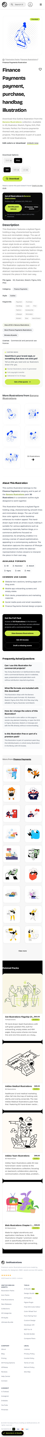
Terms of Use (29, 1363)
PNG (18, 160)
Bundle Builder (29, 1334)
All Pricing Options (8, 1363)
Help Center (5, 1376)
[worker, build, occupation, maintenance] (11, 414)
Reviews (4, 1372)
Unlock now (32, 143)
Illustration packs (12, 60)
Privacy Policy (29, 1354)
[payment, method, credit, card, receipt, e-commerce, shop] (11, 894)
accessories (29, 310)
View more (22, 951)
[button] (30, 4)
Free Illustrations (7, 1300)
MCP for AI (28, 1329)
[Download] (16, 777)
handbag (19, 306)
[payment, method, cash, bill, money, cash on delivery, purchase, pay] (33, 914)
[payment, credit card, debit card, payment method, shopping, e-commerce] (11, 874)
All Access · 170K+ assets (31, 208)
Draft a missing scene (22, 645)
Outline (12, 296)
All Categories (6, 1313)
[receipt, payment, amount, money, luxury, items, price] (33, 934)
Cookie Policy (29, 1358)
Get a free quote (21, 382)
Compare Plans (29, 1338)
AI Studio (29, 1289)
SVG (8, 160)
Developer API (29, 1325)
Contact (4, 1381)
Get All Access (22, 640)
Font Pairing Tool (30, 1316)
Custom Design (30, 1320)
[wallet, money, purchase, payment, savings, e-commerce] (33, 833)
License (27, 1349)
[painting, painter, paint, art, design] (11, 458)
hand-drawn (36, 318)
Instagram (5, 1396)
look (27, 306)
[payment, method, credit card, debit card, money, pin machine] (11, 833)
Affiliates (4, 1367)
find (34, 306)
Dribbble (4, 1401)
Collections (5, 1309)
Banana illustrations (29, 60)
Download (14, 178)
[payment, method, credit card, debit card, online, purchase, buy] (11, 934)
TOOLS (26, 1285)
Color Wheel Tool (30, 1311)
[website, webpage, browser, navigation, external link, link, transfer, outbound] (33, 853)
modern (18, 318)
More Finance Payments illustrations (18, 330)
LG (24, 170)
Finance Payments (20, 289)
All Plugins (28, 1298)
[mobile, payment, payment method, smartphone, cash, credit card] (11, 813)
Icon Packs (5, 1295)
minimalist (29, 314)
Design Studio (31, 1293)
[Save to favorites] (40, 69)
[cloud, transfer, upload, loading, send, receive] (33, 793)
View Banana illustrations (23, 633)
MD (15, 170)
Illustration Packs (7, 1291)
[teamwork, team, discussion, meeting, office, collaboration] (33, 414)
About (3, 1349)
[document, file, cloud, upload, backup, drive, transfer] (11, 773)
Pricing (3, 1358)
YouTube (4, 1405)
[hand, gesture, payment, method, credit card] (33, 894)
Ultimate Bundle (7, 1322)
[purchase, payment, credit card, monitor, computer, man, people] (11, 853)
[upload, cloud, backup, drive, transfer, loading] (11, 793)
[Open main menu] (40, 4)
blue (26, 318)
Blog (2, 1354)
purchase (29, 302)
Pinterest (4, 1410)
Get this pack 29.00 (13, 208)
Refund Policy (29, 1367)
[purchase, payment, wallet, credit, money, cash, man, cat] (33, 874)
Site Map (27, 1372)
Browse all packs (10, 335)
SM (7, 170)
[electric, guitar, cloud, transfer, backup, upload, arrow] (33, 813)
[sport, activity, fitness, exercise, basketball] (33, 436)
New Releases (6, 1304)
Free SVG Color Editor (32, 1307)
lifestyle (19, 314)
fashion (18, 310)
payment (19, 302)
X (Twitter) (5, 1392)
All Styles (4, 1318)
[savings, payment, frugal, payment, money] (11, 436)
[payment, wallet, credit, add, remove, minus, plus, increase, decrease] (11, 914)
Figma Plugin (28, 1302)
